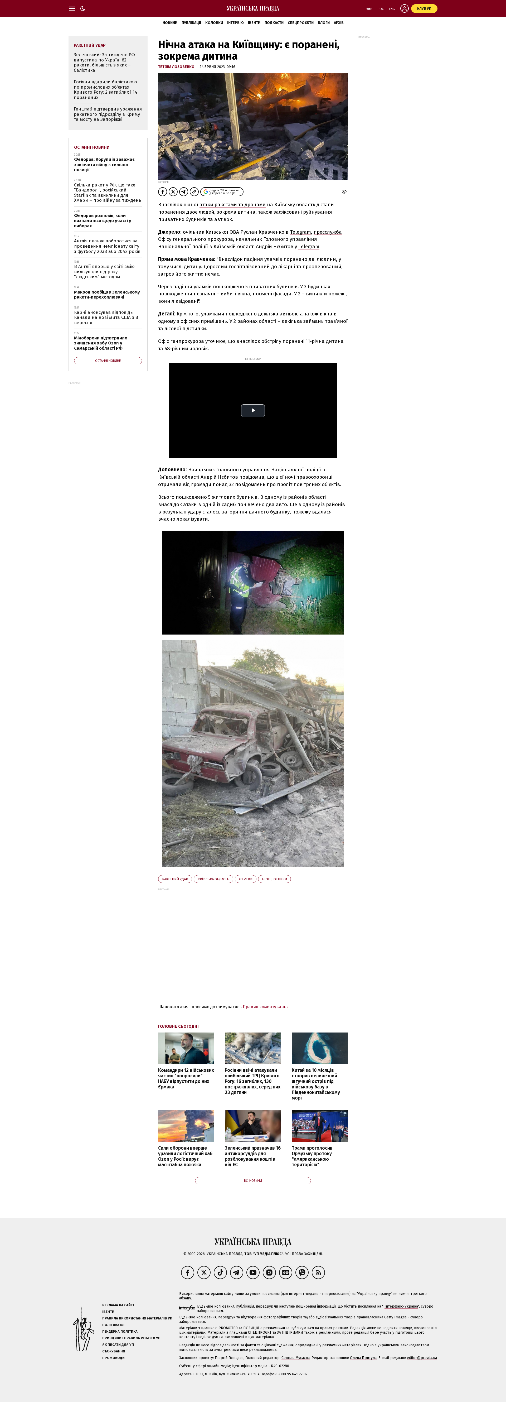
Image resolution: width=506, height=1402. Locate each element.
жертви (245, 879)
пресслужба (328, 232)
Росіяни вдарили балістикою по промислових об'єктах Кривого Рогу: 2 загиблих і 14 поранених (105, 89)
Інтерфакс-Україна (401, 1306)
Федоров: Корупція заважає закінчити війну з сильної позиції (104, 164)
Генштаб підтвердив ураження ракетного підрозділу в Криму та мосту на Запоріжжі (108, 114)
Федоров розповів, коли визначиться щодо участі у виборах (102, 221)
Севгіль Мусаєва (295, 1358)
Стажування (113, 1351)
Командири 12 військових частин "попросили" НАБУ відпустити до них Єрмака (186, 1079)
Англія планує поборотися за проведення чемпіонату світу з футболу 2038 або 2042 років (107, 246)
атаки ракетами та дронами (233, 204)
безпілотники (274, 879)
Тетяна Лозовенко (176, 67)
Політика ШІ (113, 1325)
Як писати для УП (118, 1345)
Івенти (254, 23)
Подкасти (274, 23)
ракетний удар (175, 879)
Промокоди (113, 1358)
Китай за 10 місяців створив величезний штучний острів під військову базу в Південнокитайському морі (316, 1084)
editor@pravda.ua (422, 1358)
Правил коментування (266, 1006)
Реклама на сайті (118, 1305)
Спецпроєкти (301, 23)
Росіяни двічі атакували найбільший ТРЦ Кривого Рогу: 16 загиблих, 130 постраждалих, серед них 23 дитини (252, 1082)
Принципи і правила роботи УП (131, 1338)
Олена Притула (363, 1358)
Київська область (213, 879)
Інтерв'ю (235, 23)
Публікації (191, 23)
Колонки (214, 23)
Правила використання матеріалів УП (137, 1318)
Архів (339, 23)
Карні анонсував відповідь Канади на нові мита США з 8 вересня (106, 317)
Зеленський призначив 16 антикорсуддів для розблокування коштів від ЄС (253, 1156)
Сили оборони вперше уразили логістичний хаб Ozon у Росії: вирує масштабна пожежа (185, 1156)
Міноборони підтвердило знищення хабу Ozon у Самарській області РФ (100, 343)
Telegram (300, 232)
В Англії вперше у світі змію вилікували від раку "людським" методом (104, 272)
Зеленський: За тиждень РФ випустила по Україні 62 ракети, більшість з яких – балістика (104, 62)
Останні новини (92, 147)
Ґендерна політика (120, 1331)
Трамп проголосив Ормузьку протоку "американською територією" (312, 1156)
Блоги (324, 23)
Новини (170, 23)
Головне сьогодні (178, 1026)
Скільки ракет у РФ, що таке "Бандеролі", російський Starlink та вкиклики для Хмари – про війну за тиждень (107, 192)
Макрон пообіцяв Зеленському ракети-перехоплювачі (107, 294)
